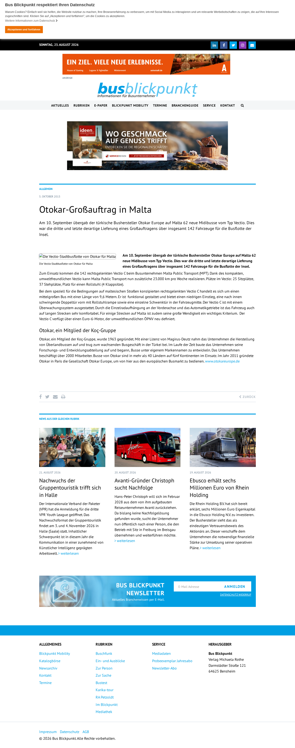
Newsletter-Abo (164, 668)
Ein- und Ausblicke (110, 660)
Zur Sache (103, 675)
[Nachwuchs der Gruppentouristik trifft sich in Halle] (72, 447)
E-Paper (100, 105)
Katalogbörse (49, 660)
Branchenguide (185, 105)
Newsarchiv (48, 668)
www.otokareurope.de (222, 361)
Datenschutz (69, 731)
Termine (160, 105)
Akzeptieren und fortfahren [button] (23, 29)
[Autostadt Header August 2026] (146, 64)
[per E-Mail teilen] (55, 397)
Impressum (48, 731)
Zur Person (104, 668)
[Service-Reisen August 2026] (147, 145)
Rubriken (82, 105)
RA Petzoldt (105, 697)
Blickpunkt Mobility (130, 105)
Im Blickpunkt (107, 704)
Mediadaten (161, 653)
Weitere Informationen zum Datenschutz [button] (30, 20)
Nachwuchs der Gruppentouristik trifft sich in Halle (70, 487)
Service (209, 105)
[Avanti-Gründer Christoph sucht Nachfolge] (148, 447)
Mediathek (104, 711)
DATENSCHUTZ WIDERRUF (235, 594)
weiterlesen (69, 553)
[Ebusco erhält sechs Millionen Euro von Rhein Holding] (223, 447)
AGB (86, 731)
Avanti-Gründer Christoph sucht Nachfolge (144, 484)
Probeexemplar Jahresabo (172, 660)
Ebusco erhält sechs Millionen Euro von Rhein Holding (219, 487)
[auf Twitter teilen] (47, 397)
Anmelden (234, 586)
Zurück (249, 397)
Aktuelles (60, 105)
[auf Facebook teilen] (41, 397)
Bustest (101, 682)
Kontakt (227, 105)
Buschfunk (104, 653)
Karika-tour (104, 689)
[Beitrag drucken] (63, 397)
